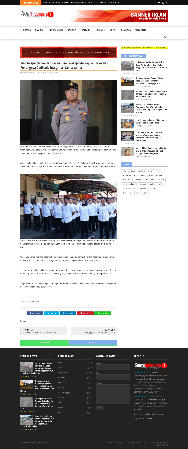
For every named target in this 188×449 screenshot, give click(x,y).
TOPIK (112, 30)
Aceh (151, 175)
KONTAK (109, 443)
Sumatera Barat (129, 188)
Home (27, 52)
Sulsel (143, 175)
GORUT (153, 188)
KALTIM (159, 175)
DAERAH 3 (100, 30)
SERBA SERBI (140, 30)
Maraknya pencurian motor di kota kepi (40, 332)
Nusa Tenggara (154, 171)
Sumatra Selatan (129, 184)
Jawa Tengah (127, 193)
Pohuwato (142, 184)
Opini (145, 193)
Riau (135, 175)
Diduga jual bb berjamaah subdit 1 (99, 332)
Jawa (137, 193)
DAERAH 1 (72, 30)
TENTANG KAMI (162, 445)
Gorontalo (127, 175)
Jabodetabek (150, 180)
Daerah (161, 180)
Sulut (124, 171)
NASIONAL (39, 30)
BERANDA (27, 30)
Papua (37, 52)
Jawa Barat (142, 188)
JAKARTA (141, 171)
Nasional (138, 180)
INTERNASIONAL (56, 30)
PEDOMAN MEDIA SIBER (159, 443)
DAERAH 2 (86, 30)
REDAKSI (120, 443)
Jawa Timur (127, 180)
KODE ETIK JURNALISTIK (136, 443)
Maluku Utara (155, 184)
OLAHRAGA (126, 30)
